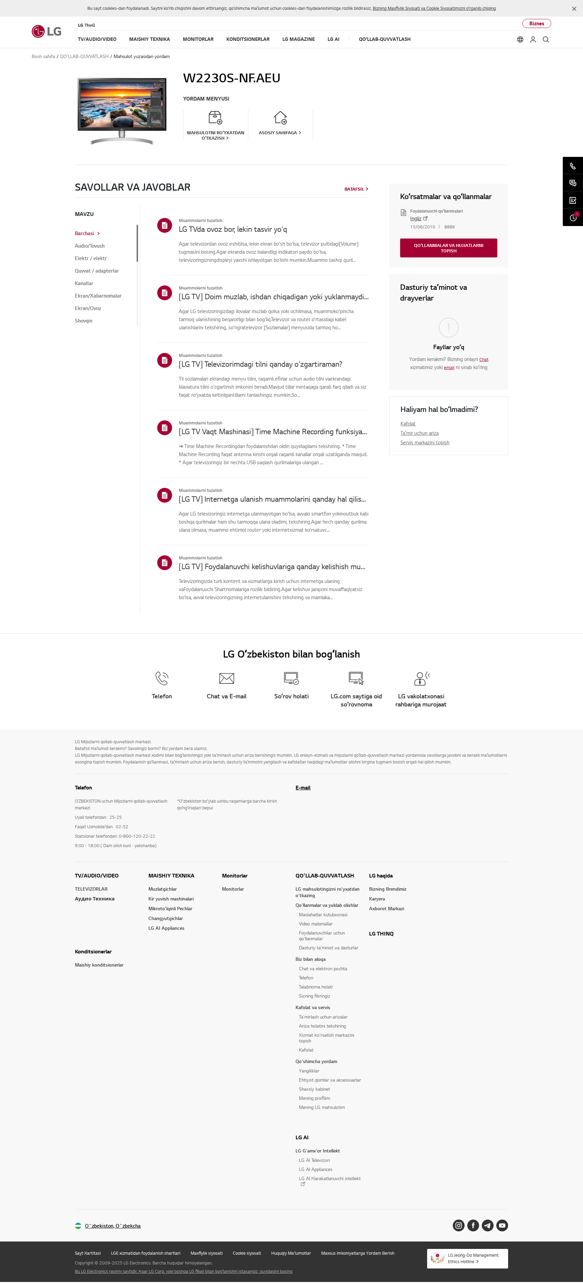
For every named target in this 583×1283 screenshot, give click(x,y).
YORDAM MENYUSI (206, 98)
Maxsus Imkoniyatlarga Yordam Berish (357, 1253)
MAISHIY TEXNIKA (171, 875)
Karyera (377, 898)
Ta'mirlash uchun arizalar (323, 1016)
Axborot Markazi (386, 908)
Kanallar (84, 283)
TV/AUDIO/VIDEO (97, 875)
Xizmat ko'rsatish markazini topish (326, 1038)
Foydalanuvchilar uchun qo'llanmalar (322, 935)
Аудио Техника (95, 898)
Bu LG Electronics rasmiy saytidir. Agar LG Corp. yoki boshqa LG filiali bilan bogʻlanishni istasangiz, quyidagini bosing (184, 1271)
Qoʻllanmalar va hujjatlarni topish (448, 248)
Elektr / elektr (91, 258)
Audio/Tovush (90, 246)
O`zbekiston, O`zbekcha (113, 1225)
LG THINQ (381, 933)
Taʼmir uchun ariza (419, 432)
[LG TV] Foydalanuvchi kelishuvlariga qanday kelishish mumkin (274, 566)
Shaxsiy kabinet (314, 1089)
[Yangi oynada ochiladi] (459, 1225)
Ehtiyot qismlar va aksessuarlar (330, 1080)
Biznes (536, 23)
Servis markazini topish (424, 442)
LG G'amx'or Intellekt (318, 1150)
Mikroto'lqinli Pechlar (170, 908)
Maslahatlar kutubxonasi (323, 914)
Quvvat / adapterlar (97, 271)
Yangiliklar (309, 1070)
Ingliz (415, 218)
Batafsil (354, 189)
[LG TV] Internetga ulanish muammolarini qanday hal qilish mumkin (274, 499)
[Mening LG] (533, 39)
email (449, 367)
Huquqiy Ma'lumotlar (291, 1253)
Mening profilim (314, 1098)
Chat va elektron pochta (323, 968)
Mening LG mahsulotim (322, 1107)
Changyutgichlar (165, 918)
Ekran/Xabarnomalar (98, 296)
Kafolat (408, 423)
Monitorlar (235, 875)
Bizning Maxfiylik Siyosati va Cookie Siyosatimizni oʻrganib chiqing (434, 8)
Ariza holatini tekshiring (322, 1026)
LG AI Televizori (314, 1160)
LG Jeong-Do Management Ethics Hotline (473, 1258)
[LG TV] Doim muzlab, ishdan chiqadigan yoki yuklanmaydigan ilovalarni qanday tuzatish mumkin (274, 296)
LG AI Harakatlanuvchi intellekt (330, 1178)
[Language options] (520, 39)
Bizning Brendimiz (388, 889)
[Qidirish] (546, 39)
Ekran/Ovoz (88, 308)
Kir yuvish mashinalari (171, 898)
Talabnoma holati (316, 986)
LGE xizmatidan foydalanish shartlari (146, 1253)
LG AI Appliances (166, 928)
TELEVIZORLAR (91, 889)
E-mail (303, 787)
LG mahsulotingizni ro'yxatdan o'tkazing (328, 892)
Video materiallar (316, 923)
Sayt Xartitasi (88, 1253)
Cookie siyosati (247, 1253)
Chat (484, 359)
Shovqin (83, 321)
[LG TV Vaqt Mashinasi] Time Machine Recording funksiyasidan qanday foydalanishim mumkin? (274, 431)
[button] (574, 8)
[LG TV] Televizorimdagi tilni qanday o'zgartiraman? (260, 364)
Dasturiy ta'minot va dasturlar (328, 947)
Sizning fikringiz (314, 996)
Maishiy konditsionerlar (99, 964)
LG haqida (381, 875)
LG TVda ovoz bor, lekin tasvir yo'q (233, 229)
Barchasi (84, 233)
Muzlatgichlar (162, 889)
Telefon (306, 977)
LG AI (302, 1137)
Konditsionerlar (93, 951)
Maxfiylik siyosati (207, 1253)
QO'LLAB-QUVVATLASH (325, 875)
